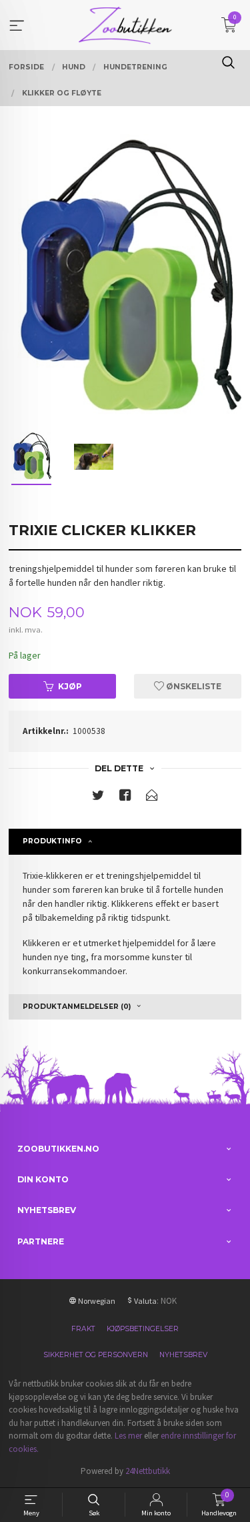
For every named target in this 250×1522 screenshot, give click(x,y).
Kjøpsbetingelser (143, 1328)
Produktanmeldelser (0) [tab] (77, 1006)
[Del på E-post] (152, 798)
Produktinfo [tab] (52, 841)
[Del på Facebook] (125, 798)
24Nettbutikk (147, 1471)
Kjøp (70, 686)
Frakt (83, 1328)
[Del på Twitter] (98, 798)
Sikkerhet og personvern (95, 1355)
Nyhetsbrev (183, 1355)
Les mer (128, 1435)
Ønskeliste (192, 686)
